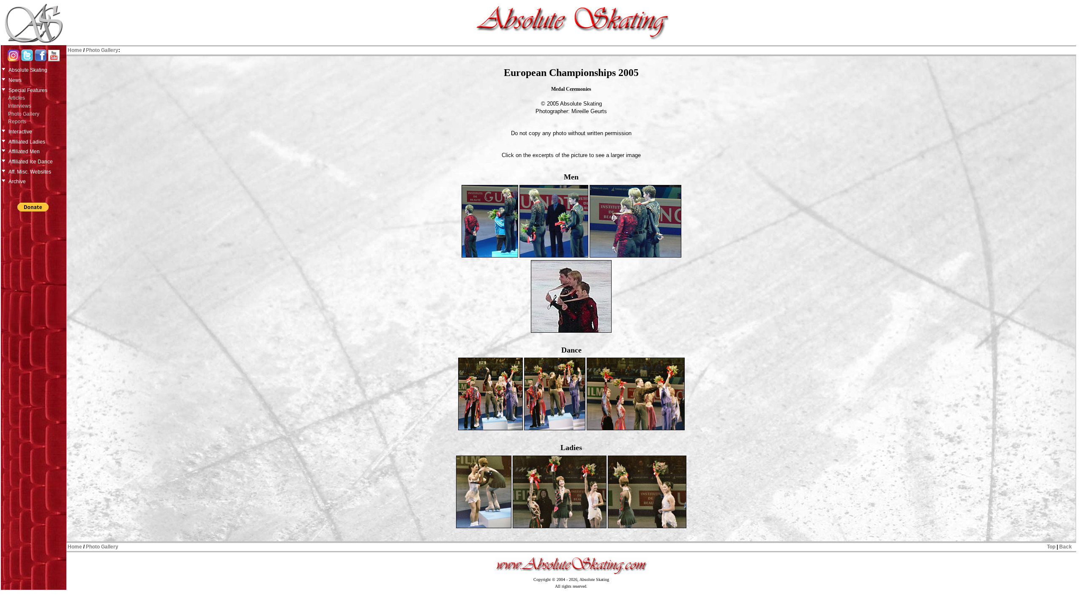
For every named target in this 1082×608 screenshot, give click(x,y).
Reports (17, 122)
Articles (16, 98)
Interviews (19, 106)
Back (1065, 547)
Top (1051, 547)
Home (75, 50)
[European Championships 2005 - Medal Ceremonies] (490, 256)
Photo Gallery (23, 114)
